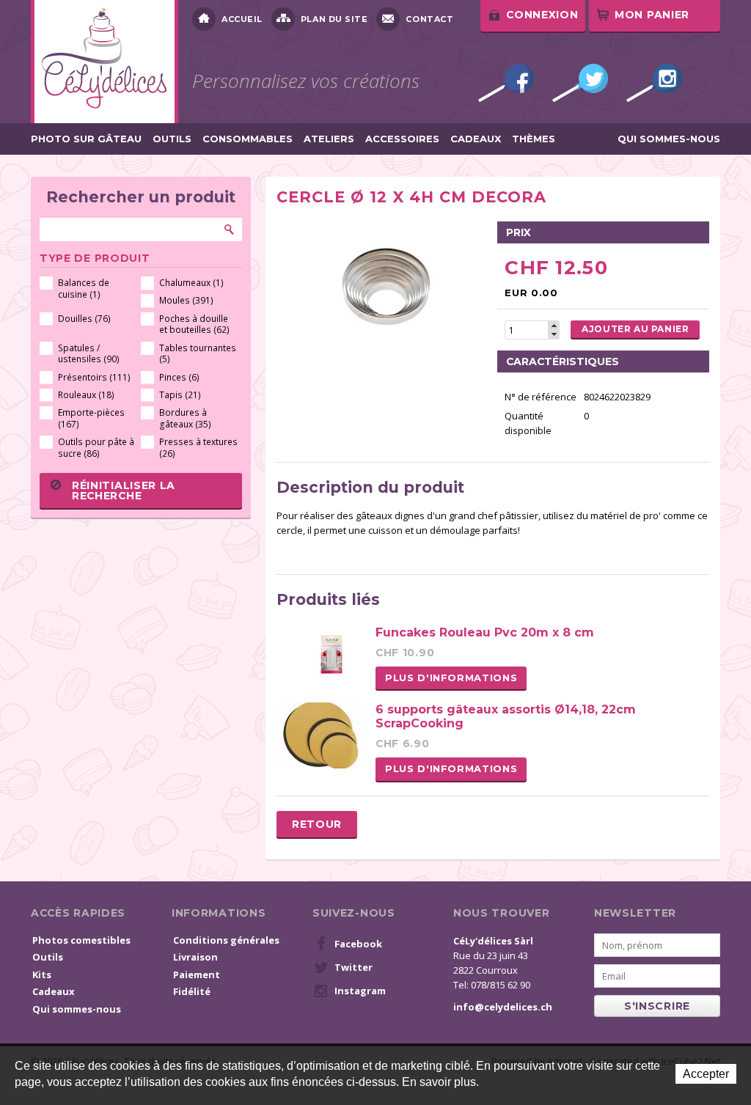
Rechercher (229, 229)
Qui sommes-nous (669, 139)
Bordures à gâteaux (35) (185, 418)
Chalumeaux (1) (191, 282)
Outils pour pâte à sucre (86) (96, 448)
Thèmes (533, 139)
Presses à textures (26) (198, 448)
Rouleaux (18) (86, 395)
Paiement (196, 974)
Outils (172, 139)
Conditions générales (226, 940)
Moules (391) (186, 300)
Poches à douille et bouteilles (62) (194, 324)
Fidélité (191, 991)
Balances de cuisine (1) (83, 288)
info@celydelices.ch (502, 1006)
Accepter (706, 1074)
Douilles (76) (84, 318)
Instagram (654, 83)
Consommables (247, 139)
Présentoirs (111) (94, 377)
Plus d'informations (451, 677)
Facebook (506, 83)
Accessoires (402, 139)
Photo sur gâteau (86, 139)
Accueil (242, 19)
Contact (429, 19)
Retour (317, 824)
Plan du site (334, 19)
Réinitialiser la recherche (123, 490)
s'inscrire (657, 1006)
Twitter (580, 83)
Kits (41, 974)
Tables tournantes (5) (197, 354)
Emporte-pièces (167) (91, 418)
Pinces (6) (179, 377)
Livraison (195, 956)
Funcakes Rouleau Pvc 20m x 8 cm (485, 632)
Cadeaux (475, 139)
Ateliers (329, 139)
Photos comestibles (81, 940)
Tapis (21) (180, 395)
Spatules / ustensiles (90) (89, 354)
